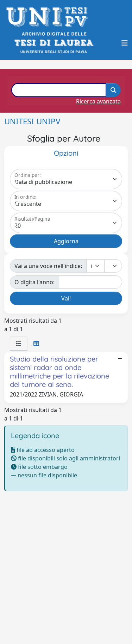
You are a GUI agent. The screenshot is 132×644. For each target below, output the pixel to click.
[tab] (18, 343)
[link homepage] (49, 17)
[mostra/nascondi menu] (124, 43)
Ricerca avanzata (98, 101)
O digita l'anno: (34, 282)
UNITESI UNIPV (32, 121)
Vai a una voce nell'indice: (48, 266)
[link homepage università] (53, 43)
